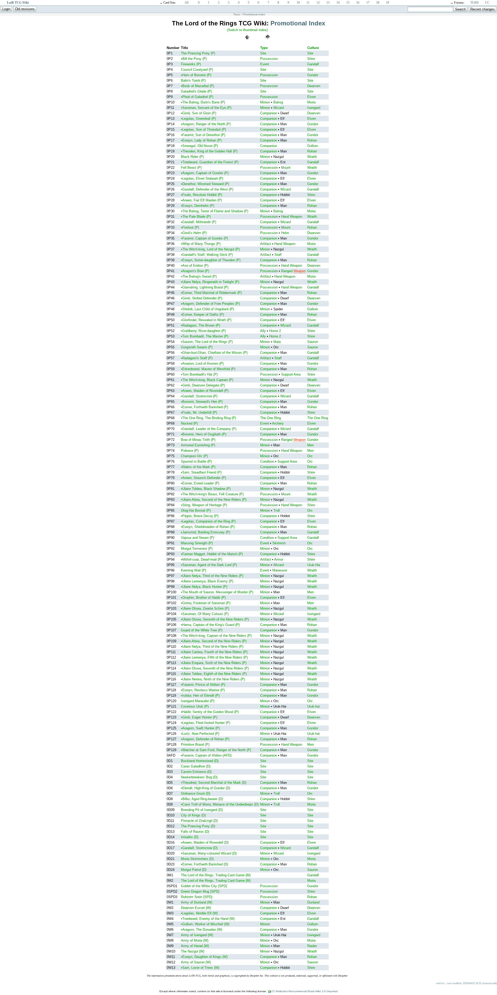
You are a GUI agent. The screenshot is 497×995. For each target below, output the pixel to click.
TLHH (474, 2)
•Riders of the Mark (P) (198, 467)
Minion (265, 102)
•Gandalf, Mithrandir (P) (198, 222)
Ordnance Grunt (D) (195, 793)
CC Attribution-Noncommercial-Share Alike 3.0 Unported (305, 991)
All (186, 2)
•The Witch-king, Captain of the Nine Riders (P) (216, 636)
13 (328, 2)
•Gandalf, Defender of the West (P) (207, 189)
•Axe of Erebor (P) (194, 265)
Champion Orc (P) (194, 456)
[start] (247, 41)
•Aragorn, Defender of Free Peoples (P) (210, 304)
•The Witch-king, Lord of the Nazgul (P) (210, 249)
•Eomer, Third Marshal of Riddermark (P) (211, 293)
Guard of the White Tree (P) (201, 630)
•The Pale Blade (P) (196, 216)
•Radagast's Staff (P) (197, 358)
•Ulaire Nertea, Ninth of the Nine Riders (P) (213, 679)
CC (487, 2)
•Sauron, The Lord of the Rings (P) (207, 342)
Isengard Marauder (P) (197, 701)
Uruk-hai (313, 706)
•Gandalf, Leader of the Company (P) (208, 429)
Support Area (291, 374)
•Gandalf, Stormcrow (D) (199, 848)
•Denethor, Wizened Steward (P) (205, 184)
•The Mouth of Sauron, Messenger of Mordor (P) (217, 592)
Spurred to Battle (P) (196, 461)
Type (264, 48)
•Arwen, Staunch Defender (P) (203, 478)
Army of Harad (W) (195, 946)
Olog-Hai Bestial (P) (196, 510)
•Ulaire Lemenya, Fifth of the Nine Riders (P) (214, 657)
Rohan (312, 140)
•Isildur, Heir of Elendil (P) (200, 695)
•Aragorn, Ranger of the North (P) (206, 124)
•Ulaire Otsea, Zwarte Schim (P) (205, 608)
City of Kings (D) (193, 815)
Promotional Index (254, 14)
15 (347, 2)
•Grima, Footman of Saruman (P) (205, 603)
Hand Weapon (291, 216)
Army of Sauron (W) (196, 962)
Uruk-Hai (313, 565)
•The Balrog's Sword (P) (199, 276)
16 (357, 2)
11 (308, 2)
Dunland (313, 902)
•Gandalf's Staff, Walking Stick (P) (207, 255)
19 (387, 2)
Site (263, 53)
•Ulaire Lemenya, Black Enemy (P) (207, 581)
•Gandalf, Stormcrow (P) (199, 396)
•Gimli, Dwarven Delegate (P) (203, 385)
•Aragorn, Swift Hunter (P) (200, 728)
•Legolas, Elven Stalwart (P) (202, 178)
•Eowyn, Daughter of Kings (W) (204, 957)
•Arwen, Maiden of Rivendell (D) (205, 842)
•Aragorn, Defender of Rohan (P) (205, 739)
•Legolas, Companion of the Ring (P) (208, 521)
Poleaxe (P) (190, 451)
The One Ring (270, 418)
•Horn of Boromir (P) (196, 75)
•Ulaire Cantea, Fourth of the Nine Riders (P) (214, 652)
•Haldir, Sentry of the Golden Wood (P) (210, 712)
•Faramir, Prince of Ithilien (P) (203, 685)
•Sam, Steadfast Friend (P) (201, 472)
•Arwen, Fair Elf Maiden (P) (201, 200)
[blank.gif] (227, 33)
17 (367, 2)
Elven (311, 97)
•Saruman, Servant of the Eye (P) (206, 108)
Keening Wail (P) (193, 570)
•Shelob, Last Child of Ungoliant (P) (207, 309)
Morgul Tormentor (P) (197, 549)
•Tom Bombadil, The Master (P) (204, 336)
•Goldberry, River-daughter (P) (203, 331)
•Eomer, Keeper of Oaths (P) (202, 314)
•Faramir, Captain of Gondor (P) (204, 238)
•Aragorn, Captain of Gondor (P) (205, 173)
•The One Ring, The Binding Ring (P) (208, 418)
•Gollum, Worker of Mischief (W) (205, 924)
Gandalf (313, 64)
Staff (278, 255)
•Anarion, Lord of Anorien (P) (202, 363)
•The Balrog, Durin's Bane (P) (203, 102)
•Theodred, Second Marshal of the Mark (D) (213, 783)
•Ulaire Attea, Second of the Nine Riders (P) (213, 500)
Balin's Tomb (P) (193, 80)
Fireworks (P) (191, 64)
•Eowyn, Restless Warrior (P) (203, 690)
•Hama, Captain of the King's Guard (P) (210, 625)
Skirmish (279, 543)
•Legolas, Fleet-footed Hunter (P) (205, 723)
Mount (285, 168)
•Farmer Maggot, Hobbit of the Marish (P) (212, 554)
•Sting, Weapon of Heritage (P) (204, 505)
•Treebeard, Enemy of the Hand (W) (208, 919)
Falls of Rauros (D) (195, 832)
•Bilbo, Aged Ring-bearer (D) (202, 799)
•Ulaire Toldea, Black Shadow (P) (206, 489)
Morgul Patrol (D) (193, 870)
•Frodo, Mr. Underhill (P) (199, 412)
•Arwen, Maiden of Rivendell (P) (205, 391)
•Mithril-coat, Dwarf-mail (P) (201, 559)
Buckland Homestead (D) (199, 761)
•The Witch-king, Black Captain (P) (207, 380)
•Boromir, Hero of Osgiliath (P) (203, 434)
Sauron (312, 342)
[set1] (268, 41)
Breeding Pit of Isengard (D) (202, 810)
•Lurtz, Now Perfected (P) (200, 734)
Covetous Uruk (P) (195, 706)
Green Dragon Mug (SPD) (200, 891)
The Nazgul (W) (192, 951)
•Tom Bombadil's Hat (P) (199, 374)
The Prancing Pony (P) (198, 53)
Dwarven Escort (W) (196, 908)
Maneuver (279, 570)
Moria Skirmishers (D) (197, 859)
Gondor (312, 75)
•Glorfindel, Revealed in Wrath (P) (206, 320)
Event (264, 64)
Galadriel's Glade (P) (196, 91)
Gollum (312, 146)
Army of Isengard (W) (197, 935)
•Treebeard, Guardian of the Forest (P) (209, 162)
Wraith (312, 157)
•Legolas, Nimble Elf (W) (199, 913)
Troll (276, 510)
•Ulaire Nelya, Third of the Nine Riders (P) (212, 576)
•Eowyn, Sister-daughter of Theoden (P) (210, 260)
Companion (268, 113)
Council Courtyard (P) (197, 70)
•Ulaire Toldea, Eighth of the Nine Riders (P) (214, 674)
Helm (285, 233)
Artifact (265, 244)
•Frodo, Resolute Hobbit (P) (201, 195)
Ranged (287, 271)
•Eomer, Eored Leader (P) (200, 483)
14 (338, 2)
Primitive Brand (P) (195, 744)
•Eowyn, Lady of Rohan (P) (201, 140)
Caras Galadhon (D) (195, 766)
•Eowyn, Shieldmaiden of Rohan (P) (208, 527)
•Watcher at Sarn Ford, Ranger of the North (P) (216, 750)
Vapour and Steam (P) (197, 538)
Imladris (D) (189, 837)
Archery (278, 423)
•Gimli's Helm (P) (194, 233)
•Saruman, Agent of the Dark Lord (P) (209, 565)
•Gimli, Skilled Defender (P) (201, 298)
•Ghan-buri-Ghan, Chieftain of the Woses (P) (214, 353)
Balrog (278, 102)
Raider (312, 946)
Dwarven (313, 86)
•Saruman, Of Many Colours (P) (205, 614)
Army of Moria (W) (194, 940)
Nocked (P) (189, 423)
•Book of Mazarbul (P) (197, 86)
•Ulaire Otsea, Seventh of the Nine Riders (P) (215, 619)
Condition (267, 461)
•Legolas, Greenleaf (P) (198, 119)
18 (377, 2)
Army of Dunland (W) (196, 902)
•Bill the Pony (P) (194, 59)
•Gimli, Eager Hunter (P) (199, 717)
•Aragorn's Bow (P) (195, 271)
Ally (263, 331)
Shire (311, 59)
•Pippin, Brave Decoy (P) (199, 516)
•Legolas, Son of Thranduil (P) (203, 129)
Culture (313, 48)
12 (318, 2)
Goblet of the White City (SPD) (204, 886)
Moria (311, 102)
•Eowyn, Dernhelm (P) (197, 206)
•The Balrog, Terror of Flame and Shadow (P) (214, 211)
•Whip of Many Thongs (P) (201, 244)
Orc (310, 456)
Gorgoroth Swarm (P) (197, 347)
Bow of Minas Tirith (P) (198, 440)
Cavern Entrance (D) (196, 772)
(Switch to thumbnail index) (247, 30)
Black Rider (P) (192, 157)
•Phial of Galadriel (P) (197, 97)
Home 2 (275, 331)
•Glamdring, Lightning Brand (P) (204, 287)
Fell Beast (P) (191, 168)
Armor (278, 559)
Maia (277, 342)
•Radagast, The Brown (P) (200, 325)
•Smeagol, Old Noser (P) (199, 146)
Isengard (313, 108)
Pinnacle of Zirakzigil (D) (199, 821)
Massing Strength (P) (197, 543)
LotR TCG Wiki (18, 2)
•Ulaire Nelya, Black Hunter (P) (204, 587)
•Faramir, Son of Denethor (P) (203, 135)
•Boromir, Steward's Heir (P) (202, 402)
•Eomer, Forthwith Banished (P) (204, 407)
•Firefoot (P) (190, 227)
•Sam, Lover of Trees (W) (200, 968)
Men (310, 445)
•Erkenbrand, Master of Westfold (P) (208, 369)
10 (298, 2)
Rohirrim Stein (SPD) (196, 897)
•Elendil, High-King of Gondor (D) (205, 788)
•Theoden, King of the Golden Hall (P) (209, 151)
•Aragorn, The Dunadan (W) (201, 930)
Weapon (300, 271)
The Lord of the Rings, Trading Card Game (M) (216, 875)
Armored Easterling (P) (198, 445)
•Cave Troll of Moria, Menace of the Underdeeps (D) (220, 804)
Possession (269, 59)
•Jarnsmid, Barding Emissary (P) (205, 532)
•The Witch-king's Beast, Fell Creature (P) (212, 494)
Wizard (278, 108)
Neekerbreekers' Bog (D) (199, 777)
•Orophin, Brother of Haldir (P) (203, 597)
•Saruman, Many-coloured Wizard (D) (209, 853)
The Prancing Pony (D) (198, 826)
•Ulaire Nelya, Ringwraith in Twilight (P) (210, 282)
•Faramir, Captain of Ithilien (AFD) (206, 755)
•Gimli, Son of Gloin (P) (198, 113)
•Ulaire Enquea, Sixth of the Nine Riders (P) (213, 663)
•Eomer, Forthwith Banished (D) (204, 864)
